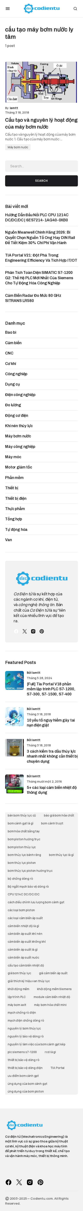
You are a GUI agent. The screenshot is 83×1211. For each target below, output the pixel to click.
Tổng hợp (13, 519)
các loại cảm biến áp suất (25, 918)
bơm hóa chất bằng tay (24, 831)
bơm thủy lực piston (22, 863)
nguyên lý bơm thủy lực (24, 1028)
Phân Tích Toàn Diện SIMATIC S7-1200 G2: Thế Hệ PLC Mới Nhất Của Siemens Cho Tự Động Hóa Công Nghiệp (39, 277)
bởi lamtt (33, 673)
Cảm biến (13, 343)
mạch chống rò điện (22, 1012)
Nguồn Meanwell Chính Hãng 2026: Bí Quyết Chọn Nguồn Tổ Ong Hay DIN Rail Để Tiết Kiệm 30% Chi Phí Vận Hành (40, 237)
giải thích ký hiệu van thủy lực (29, 981)
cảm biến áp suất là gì (23, 949)
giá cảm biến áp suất (53, 973)
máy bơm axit (17, 1005)
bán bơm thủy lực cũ (22, 815)
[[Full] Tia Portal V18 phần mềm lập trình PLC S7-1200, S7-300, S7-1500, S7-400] (14, 680)
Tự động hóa (16, 529)
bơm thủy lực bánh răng (24, 855)
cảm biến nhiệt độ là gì (23, 926)
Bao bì (10, 332)
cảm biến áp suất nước (23, 957)
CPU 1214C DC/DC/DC (23, 894)
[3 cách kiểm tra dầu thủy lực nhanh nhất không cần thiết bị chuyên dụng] (14, 747)
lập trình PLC (17, 997)
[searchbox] (41, 166)
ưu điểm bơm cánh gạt (23, 1076)
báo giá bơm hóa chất (59, 815)
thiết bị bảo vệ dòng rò (23, 1060)
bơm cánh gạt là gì (20, 823)
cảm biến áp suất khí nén (25, 934)
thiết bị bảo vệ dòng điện (25, 1068)
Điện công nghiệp (20, 395)
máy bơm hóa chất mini (50, 1005)
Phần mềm (14, 478)
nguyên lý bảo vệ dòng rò (26, 1036)
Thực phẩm (15, 509)
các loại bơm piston (21, 910)
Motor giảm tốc (18, 467)
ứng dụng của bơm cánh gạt (27, 1084)
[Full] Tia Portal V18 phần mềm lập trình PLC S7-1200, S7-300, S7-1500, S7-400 (51, 689)
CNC (9, 353)
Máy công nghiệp (20, 446)
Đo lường (13, 405)
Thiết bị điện (15, 498)
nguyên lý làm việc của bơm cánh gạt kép (36, 1044)
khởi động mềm (18, 989)
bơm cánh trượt (52, 823)
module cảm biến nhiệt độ (52, 997)
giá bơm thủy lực (19, 973)
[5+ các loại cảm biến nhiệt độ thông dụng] (14, 783)
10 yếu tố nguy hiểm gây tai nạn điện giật (51, 722)
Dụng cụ (12, 384)
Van (8, 540)
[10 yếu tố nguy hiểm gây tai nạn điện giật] (14, 716)
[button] (7, 8)
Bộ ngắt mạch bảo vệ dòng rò (28, 886)
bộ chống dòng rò (20, 878)
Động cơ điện (16, 415)
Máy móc (13, 457)
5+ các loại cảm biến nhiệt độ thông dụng (52, 790)
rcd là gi (50, 1052)
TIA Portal (57, 1068)
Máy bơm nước (18, 147)
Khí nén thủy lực (19, 426)
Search (41, 181)
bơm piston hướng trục (24, 839)
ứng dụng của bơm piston (26, 1091)
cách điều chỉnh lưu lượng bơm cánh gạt (36, 902)
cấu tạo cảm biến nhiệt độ (26, 965)
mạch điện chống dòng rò (26, 1020)
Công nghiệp (16, 374)
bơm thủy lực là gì (61, 855)
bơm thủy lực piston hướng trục (30, 871)
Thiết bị (11, 488)
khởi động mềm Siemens (54, 989)
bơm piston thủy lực (22, 847)
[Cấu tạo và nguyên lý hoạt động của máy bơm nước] (41, 82)
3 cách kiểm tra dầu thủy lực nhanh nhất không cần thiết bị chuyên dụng (52, 756)
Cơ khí (10, 364)
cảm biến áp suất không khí (27, 941)
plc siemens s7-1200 (22, 1052)
